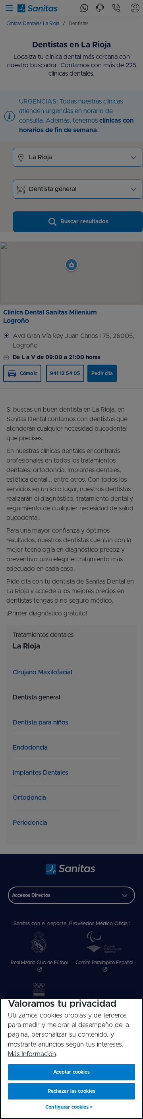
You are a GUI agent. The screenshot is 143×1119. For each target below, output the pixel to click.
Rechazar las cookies (71, 1091)
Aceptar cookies (71, 1072)
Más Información (32, 1054)
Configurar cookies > (69, 1107)
